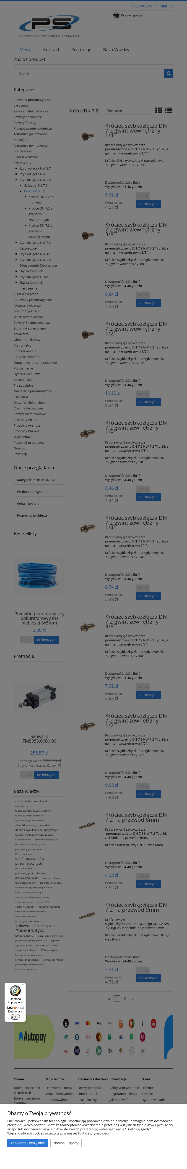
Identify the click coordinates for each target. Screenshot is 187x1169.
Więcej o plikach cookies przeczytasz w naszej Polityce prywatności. (58, 1133)
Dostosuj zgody (66, 1143)
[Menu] (23, 985)
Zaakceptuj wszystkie (28, 1143)
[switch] (15, 1017)
